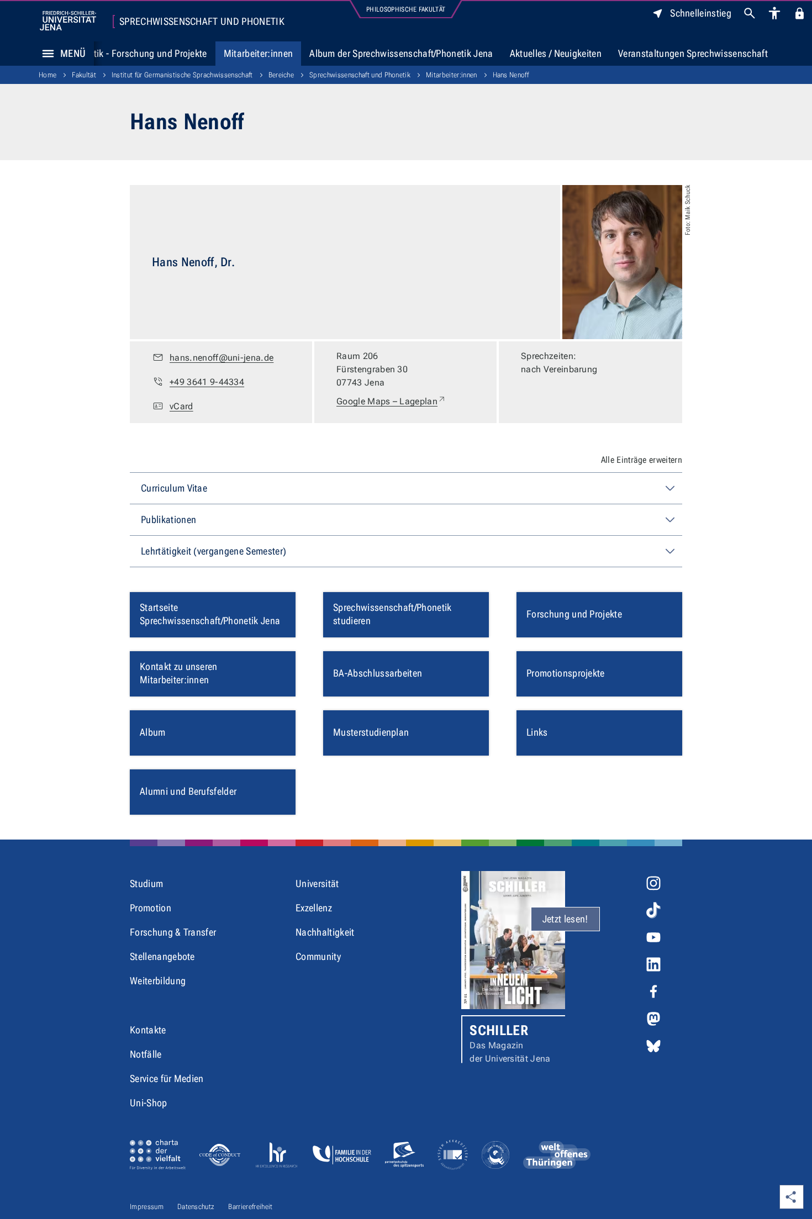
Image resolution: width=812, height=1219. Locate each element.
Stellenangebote (162, 956)
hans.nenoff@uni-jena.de (221, 357)
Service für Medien (167, 1078)
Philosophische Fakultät (405, 9)
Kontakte (148, 1030)
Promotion (150, 908)
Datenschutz (196, 1206)
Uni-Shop (148, 1103)
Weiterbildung (158, 980)
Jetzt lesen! (565, 919)
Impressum (147, 1206)
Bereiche (281, 75)
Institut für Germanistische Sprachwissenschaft (182, 75)
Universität (317, 883)
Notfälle (146, 1054)
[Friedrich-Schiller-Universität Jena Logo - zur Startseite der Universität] (68, 20)
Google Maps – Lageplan (391, 401)
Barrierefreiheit (250, 1206)
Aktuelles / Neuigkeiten (556, 53)
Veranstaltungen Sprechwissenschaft (693, 53)
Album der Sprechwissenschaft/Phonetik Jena (401, 53)
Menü (73, 53)
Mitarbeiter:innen (258, 53)
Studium (146, 883)
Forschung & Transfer (173, 932)
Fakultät (84, 75)
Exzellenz (314, 908)
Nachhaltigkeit (325, 932)
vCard (181, 406)
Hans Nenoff (511, 75)
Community (318, 956)
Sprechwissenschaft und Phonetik (201, 21)
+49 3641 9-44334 (207, 382)
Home (47, 75)
